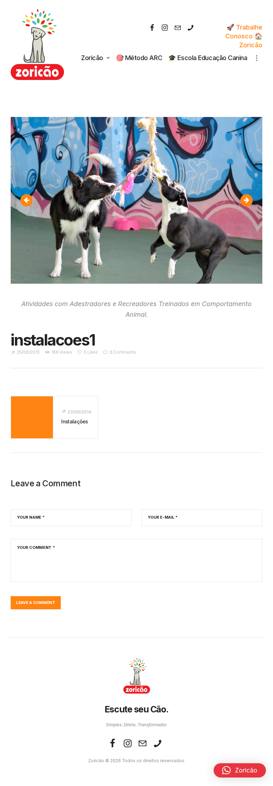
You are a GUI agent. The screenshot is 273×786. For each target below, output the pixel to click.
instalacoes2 (249, 200)
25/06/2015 (28, 352)
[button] (240, 770)
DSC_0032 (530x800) (30, 200)
